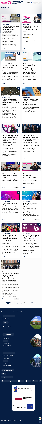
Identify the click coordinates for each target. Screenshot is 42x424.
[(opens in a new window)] (40, 418)
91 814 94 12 (6, 325)
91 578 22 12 (6, 363)
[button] (40, 422)
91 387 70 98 (7, 343)
